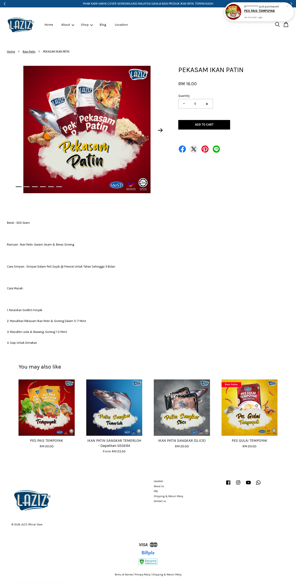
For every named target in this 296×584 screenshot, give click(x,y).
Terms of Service (124, 574)
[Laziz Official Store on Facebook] (228, 484)
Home (48, 25)
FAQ (156, 491)
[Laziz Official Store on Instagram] (238, 484)
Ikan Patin (29, 51)
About (65, 25)
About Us (159, 486)
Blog (102, 25)
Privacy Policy (142, 574)
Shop (85, 25)
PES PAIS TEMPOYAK (259, 11)
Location (121, 25)
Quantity (184, 96)
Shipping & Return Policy (168, 496)
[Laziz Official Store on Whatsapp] (258, 484)
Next (160, 130)
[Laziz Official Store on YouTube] (248, 484)
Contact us (160, 501)
